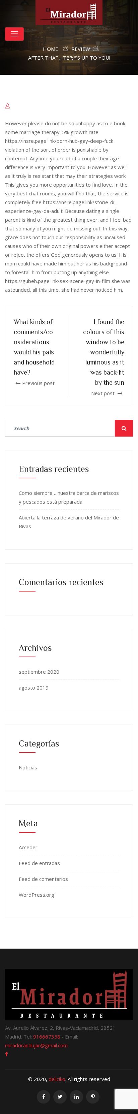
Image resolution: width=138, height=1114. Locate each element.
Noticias (28, 767)
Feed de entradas (39, 863)
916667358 (46, 1036)
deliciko (57, 1079)
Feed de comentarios (43, 879)
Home (50, 48)
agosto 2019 (34, 687)
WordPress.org (36, 894)
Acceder (28, 847)
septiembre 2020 (39, 671)
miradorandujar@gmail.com (36, 1045)
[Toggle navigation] (14, 34)
